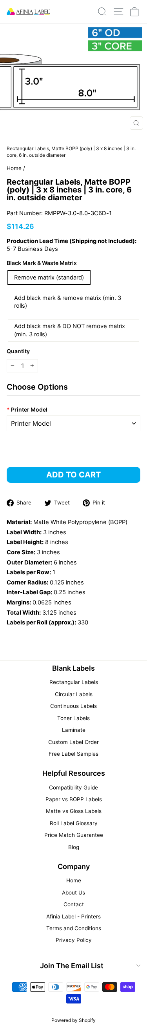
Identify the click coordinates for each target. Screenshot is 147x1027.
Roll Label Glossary (74, 823)
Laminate (73, 730)
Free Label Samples (73, 754)
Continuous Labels (73, 706)
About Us (73, 892)
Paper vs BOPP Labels (73, 799)
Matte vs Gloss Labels (74, 811)
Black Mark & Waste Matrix (42, 262)
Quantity (18, 351)
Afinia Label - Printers (73, 916)
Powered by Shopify (73, 1020)
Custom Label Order (73, 742)
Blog (73, 847)
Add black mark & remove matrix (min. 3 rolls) (67, 302)
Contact (74, 904)
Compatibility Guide (73, 787)
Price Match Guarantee (73, 835)
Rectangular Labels (73, 682)
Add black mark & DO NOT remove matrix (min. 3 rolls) (69, 330)
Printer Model (27, 409)
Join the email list (71, 966)
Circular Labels (74, 694)
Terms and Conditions (73, 928)
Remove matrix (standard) (49, 277)
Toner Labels (73, 718)
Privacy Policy (74, 940)
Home (14, 168)
